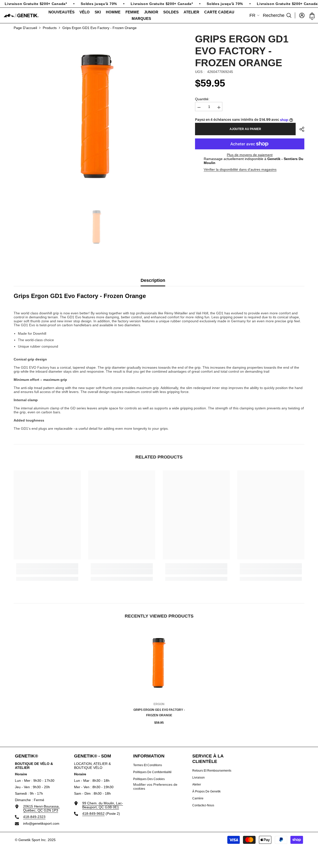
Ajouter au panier (245, 129)
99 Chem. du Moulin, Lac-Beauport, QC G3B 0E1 (102, 805)
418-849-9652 (93, 814)
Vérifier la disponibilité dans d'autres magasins (240, 169)
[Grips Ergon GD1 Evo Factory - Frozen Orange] (159, 662)
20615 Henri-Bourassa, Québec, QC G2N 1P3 (41, 808)
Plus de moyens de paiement (250, 155)
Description (153, 280)
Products (50, 28)
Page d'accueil (25, 28)
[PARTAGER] (300, 129)
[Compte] (302, 15)
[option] (97, 116)
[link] (47, 571)
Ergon (159, 704)
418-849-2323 (34, 817)
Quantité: (202, 99)
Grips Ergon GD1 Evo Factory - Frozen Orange (159, 712)
